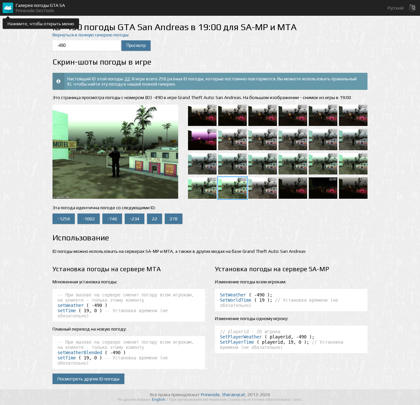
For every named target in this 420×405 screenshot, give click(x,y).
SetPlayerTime (237, 342)
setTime (66, 310)
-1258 (63, 218)
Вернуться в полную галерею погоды (90, 34)
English (159, 399)
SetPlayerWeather (241, 336)
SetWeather (233, 294)
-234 (134, 218)
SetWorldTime (235, 300)
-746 (112, 218)
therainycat (233, 394)
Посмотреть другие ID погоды (88, 378)
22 (127, 78)
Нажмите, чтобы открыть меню (41, 23)
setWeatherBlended (79, 352)
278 (174, 218)
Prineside (210, 394)
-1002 (88, 218)
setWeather (70, 305)
